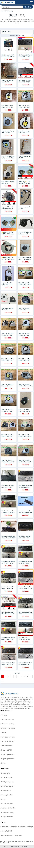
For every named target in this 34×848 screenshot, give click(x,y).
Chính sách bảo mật (7, 719)
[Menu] (31, 2)
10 (30, 676)
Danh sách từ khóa (6, 746)
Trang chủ (3, 11)
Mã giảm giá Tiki (6, 750)
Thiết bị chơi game (6, 782)
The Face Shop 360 (20, 841)
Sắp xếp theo (14, 35)
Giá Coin (8, 843)
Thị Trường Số (25, 846)
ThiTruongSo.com (15, 846)
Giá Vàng (29, 841)
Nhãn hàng (10, 11)
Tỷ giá (12, 841)
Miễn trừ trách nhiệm (7, 728)
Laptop (2, 799)
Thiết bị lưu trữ (5, 790)
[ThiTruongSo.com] (10, 2)
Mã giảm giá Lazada (7, 754)
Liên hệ (2, 763)
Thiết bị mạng (5, 773)
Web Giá (2, 843)
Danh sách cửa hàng (7, 741)
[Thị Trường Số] (9, 694)
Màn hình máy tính (6, 777)
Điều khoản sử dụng (7, 724)
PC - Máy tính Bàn (6, 795)
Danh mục (3, 733)
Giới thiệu (3, 715)
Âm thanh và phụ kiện (7, 808)
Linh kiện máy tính (6, 803)
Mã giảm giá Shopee (7, 759)
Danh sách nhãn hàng (7, 737)
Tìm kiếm (27, 7)
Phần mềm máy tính (7, 786)
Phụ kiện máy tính (6, 817)
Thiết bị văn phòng (6, 812)
